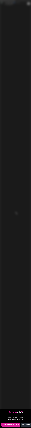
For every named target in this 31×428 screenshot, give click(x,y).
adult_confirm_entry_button (11, 424)
